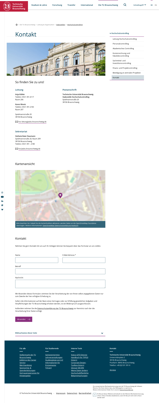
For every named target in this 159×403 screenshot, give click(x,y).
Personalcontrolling (121, 44)
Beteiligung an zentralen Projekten (127, 73)
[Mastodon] (2, 205)
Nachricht (19, 277)
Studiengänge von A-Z (54, 360)
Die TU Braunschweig (108, 5)
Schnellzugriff (138, 5)
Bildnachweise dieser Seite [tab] (26, 333)
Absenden (21, 319)
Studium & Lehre (39, 5)
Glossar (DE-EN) (77, 368)
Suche (125, 4)
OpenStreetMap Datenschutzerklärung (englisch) (60, 225)
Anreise (113, 370)
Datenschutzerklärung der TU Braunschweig (55, 308)
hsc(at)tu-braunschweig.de (29, 148)
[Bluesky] (2, 209)
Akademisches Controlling (123, 48)
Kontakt (116, 77)
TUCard (48, 368)
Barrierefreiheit (85, 393)
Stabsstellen (60, 25)
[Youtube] (2, 197)
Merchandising (26, 365)
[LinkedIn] (2, 201)
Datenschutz (72, 393)
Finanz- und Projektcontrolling (125, 68)
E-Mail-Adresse (69, 255)
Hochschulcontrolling (75, 25)
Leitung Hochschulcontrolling (125, 39)
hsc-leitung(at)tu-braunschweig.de (32, 121)
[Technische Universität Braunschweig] (14, 6)
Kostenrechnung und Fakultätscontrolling (121, 54)
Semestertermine (52, 355)
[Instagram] (2, 193)
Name (17, 255)
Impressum (60, 393)
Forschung (57, 5)
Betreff (18, 266)
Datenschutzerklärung (126, 390)
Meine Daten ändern (79, 370)
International (87, 5)
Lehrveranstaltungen (53, 357)
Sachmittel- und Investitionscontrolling (122, 61)
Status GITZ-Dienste (79, 355)
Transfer (71, 5)
